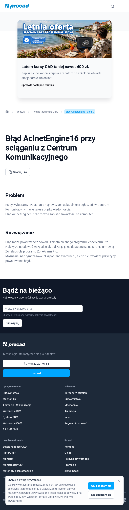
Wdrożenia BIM (12, 411)
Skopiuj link (20, 172)
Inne (67, 417)
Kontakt (36, 373)
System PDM (10, 417)
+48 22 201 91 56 (38, 364)
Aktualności (71, 471)
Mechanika (9, 399)
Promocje (70, 465)
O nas (67, 453)
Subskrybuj (12, 323)
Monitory (8, 459)
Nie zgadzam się (101, 495)
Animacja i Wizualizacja (17, 405)
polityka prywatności (46, 314)
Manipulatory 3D (13, 465)
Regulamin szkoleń (75, 423)
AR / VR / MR (10, 429)
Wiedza (21, 111)
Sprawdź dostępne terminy (38, 85)
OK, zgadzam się (101, 486)
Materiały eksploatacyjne (18, 471)
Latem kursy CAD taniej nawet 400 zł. (55, 66)
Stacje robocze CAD (15, 447)
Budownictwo (11, 393)
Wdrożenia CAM (12, 423)
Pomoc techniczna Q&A (45, 111)
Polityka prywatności (76, 459)
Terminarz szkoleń (75, 393)
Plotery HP (9, 453)
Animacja (70, 411)
